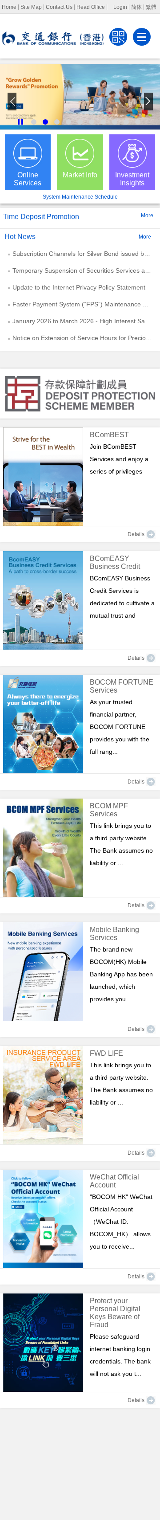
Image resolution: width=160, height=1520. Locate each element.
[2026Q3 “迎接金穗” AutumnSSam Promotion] (80, 96)
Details (136, 534)
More (147, 215)
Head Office (90, 7)
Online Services (27, 179)
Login (120, 7)
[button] (20, 122)
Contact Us (59, 7)
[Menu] (142, 37)
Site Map (31, 7)
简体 (136, 7)
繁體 (151, 7)
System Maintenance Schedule (80, 197)
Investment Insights (132, 179)
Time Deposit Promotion (41, 216)
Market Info (80, 175)
